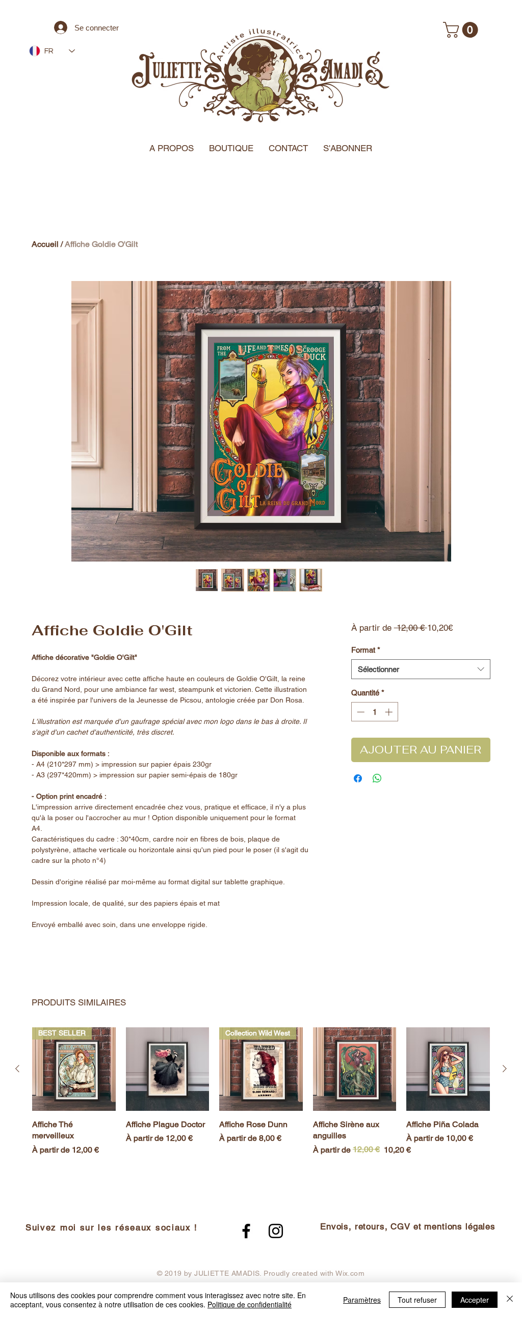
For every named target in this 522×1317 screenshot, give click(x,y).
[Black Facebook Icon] (246, 1231)
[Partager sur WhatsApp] (377, 778)
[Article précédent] (17, 1068)
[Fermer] (510, 1300)
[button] (462, 30)
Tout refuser (417, 1300)
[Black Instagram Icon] (275, 1231)
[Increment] (390, 712)
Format (365, 650)
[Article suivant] (505, 1068)
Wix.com (349, 1273)
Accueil (45, 244)
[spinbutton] (374, 712)
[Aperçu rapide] (168, 1069)
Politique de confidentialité (249, 1304)
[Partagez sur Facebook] (358, 778)
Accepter (474, 1300)
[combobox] (420, 669)
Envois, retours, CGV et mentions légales (407, 1226)
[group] (261, 1097)
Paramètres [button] (362, 1300)
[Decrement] (360, 712)
